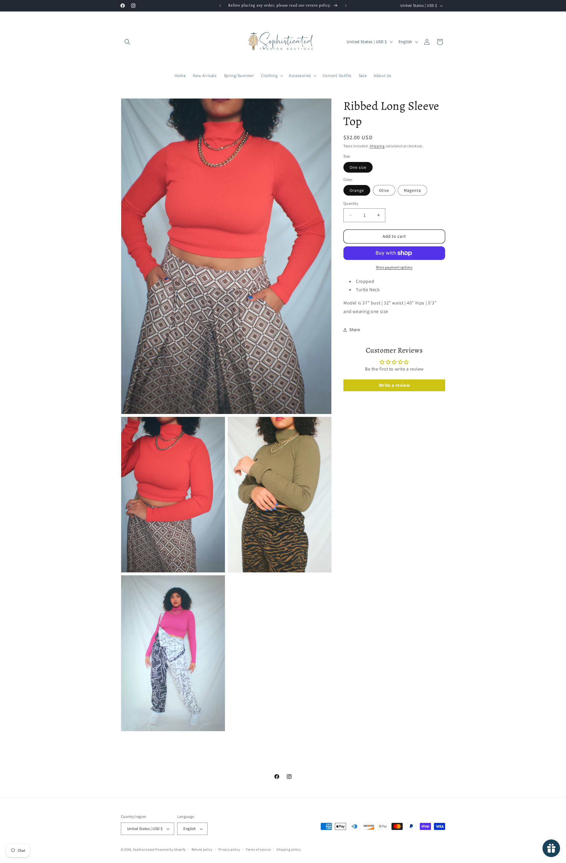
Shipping (377, 146)
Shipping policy (289, 849)
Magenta (412, 190)
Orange (357, 190)
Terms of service (258, 849)
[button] (127, 41)
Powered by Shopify (170, 849)
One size (358, 167)
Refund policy (202, 849)
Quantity (350, 203)
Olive (384, 190)
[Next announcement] (345, 5)
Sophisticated (144, 849)
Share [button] (354, 329)
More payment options (394, 267)
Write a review (394, 385)
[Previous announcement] (220, 5)
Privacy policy (229, 849)
